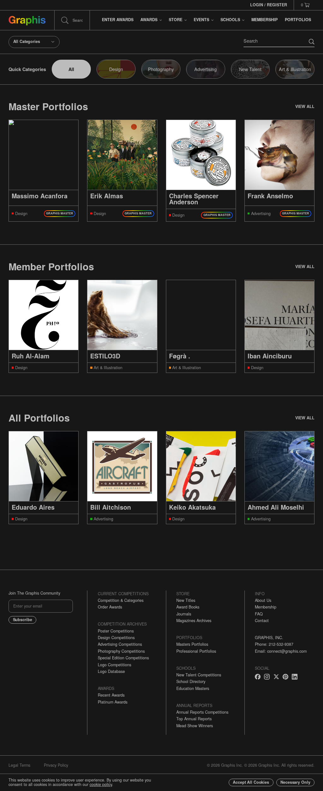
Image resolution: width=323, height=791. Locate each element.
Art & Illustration (295, 69)
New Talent (250, 69)
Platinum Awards (112, 702)
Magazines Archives (193, 620)
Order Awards (110, 607)
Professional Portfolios (196, 651)
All (71, 69)
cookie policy (101, 784)
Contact (262, 620)
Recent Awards (111, 695)
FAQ (259, 614)
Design (116, 69)
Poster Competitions (116, 631)
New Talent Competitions (198, 675)
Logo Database (111, 671)
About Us (263, 600)
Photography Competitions (121, 651)
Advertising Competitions (120, 644)
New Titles (185, 600)
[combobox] (34, 42)
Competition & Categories (121, 600)
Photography (161, 69)
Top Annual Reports (194, 719)
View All (304, 106)
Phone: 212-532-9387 (274, 644)
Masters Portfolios (192, 644)
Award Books (187, 607)
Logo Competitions (114, 665)
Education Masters (192, 688)
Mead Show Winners (194, 725)
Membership (265, 607)
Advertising (205, 69)
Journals (183, 614)
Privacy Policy (56, 765)
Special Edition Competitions (123, 658)
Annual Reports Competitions (202, 712)
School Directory (190, 681)
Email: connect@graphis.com (281, 651)
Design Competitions (116, 637)
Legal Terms (19, 765)
